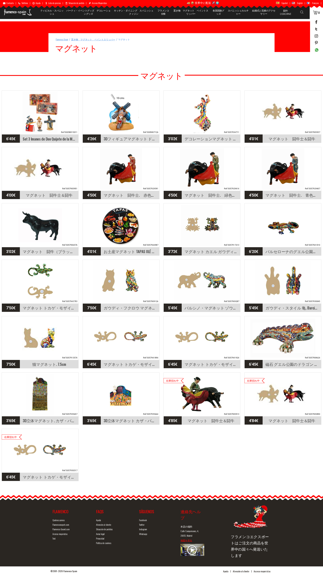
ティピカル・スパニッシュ (52, 12)
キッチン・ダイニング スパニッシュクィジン (133, 12)
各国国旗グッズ (218, 12)
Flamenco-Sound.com (60, 529)
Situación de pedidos (104, 529)
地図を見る (186, 540)
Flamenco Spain (62, 39)
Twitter (142, 524)
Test (54, 538)
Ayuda (98, 520)
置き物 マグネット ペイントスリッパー (190, 12)
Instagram (143, 529)
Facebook (143, 520)
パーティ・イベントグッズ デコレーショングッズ (88, 12)
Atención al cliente (103, 524)
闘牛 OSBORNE (285, 12)
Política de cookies (103, 543)
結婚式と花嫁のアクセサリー (263, 12)
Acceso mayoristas (59, 534)
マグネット (124, 39)
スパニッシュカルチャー (238, 12)
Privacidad (100, 538)
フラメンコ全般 (163, 12)
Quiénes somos (58, 520)
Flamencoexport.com (60, 524)
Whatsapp (143, 534)
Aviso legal (100, 534)
